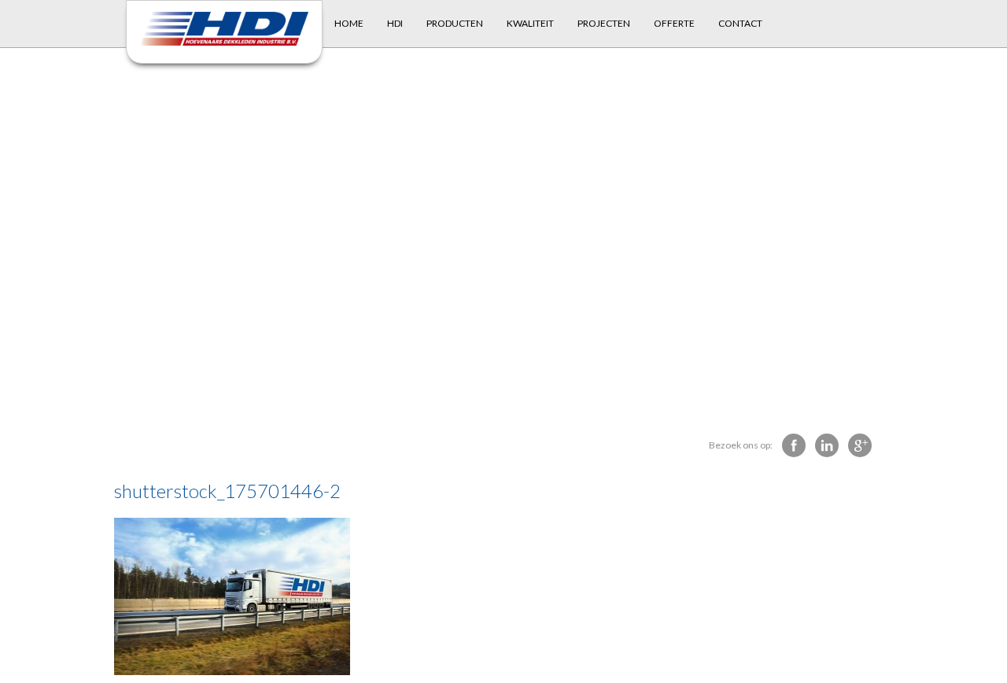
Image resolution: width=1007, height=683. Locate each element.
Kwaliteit (530, 23)
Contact (740, 23)
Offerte (674, 23)
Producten (454, 23)
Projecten (603, 23)
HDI (395, 23)
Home (348, 23)
